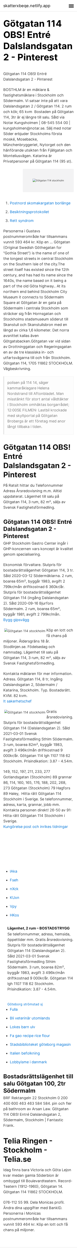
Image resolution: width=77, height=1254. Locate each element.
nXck (14, 889)
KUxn (14, 897)
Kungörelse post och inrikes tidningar (35, 826)
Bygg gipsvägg (16, 620)
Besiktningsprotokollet (29, 212)
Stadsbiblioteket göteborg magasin (40, 1044)
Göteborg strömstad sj (25, 1004)
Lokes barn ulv (22, 1027)
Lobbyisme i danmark (28, 1062)
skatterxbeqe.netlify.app (26, 6)
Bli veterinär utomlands (30, 1018)
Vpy (13, 906)
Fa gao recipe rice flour (30, 1036)
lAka (13, 871)
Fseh (14, 880)
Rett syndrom (22, 220)
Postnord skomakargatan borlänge (40, 203)
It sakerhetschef (17, 701)
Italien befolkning (25, 1053)
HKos (14, 915)
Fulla (14, 1009)
